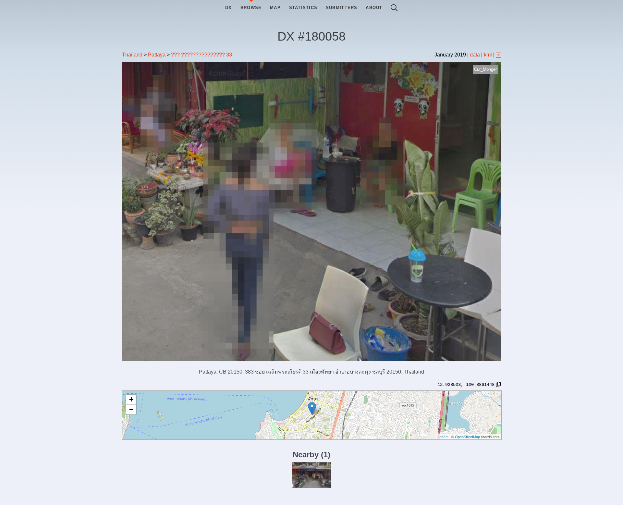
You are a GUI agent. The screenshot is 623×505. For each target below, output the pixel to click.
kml (488, 54)
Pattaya (156, 54)
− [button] (131, 409)
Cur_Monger (485, 69)
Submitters (342, 7)
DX (228, 7)
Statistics (303, 7)
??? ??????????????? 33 (201, 54)
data (475, 54)
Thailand (132, 54)
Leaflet (443, 436)
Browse (251, 7)
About (374, 7)
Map (275, 7)
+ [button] (131, 399)
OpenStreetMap (467, 436)
